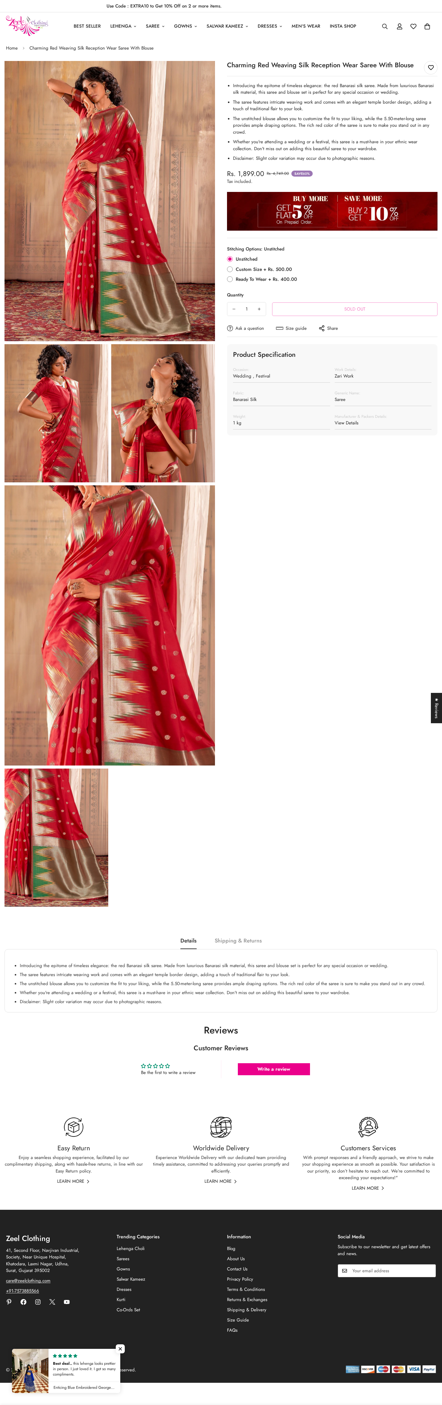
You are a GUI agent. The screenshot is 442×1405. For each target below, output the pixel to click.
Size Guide (238, 1320)
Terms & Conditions (246, 1289)
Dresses (267, 26)
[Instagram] (38, 1302)
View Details (346, 423)
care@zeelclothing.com (28, 1280)
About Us (236, 1258)
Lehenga (120, 26)
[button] (427, 26)
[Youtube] (67, 1302)
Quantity (235, 295)
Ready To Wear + (266, 279)
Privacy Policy (240, 1279)
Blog (231, 1248)
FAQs (232, 1330)
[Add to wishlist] (430, 67)
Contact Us (237, 1269)
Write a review (273, 1069)
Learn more (70, 1181)
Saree (153, 26)
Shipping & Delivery (246, 1309)
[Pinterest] (9, 1302)
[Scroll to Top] (430, 1372)
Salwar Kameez (225, 26)
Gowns (183, 26)
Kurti (121, 1299)
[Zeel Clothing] (27, 26)
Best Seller (87, 26)
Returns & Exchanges (247, 1299)
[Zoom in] (203, 73)
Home (12, 48)
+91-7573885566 (22, 1291)
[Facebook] (23, 1302)
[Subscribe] (429, 1270)
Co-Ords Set (128, 1309)
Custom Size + (264, 269)
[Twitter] (52, 1302)
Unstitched (246, 259)
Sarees (123, 1258)
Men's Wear (306, 26)
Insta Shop (343, 26)
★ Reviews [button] (436, 708)
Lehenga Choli (131, 1248)
